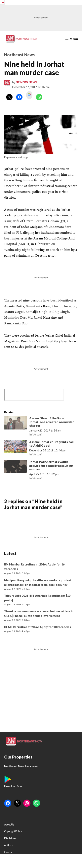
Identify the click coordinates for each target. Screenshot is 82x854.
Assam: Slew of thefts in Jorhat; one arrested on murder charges (51, 421)
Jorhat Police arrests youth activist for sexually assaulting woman (51, 465)
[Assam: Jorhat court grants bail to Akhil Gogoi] (15, 447)
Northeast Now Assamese (21, 766)
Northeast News (19, 54)
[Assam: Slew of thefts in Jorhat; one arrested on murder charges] (15, 423)
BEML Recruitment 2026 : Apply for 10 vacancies (37, 627)
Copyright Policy (13, 831)
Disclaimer (10, 838)
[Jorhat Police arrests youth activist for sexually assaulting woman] (15, 467)
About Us (9, 824)
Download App (13, 786)
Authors (8, 845)
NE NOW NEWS (26, 82)
